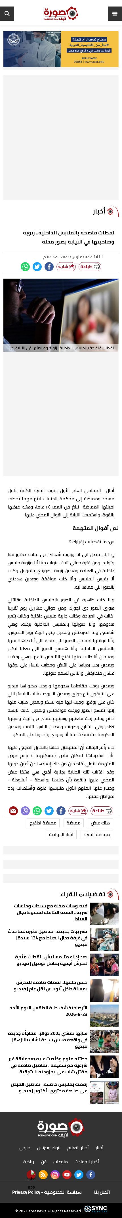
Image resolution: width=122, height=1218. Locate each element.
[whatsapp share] (25, 266)
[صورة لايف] (61, 14)
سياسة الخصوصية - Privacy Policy (47, 1192)
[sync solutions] (95, 1211)
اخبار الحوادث (61, 834)
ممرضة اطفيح (43, 823)
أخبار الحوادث (87, 1161)
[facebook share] (49, 266)
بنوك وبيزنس (48, 1147)
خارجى (24, 1147)
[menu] (115, 14)
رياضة (28, 1161)
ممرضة (74, 823)
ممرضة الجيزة (97, 834)
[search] (7, 14)
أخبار (100, 1147)
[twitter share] (37, 266)
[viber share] (25, 810)
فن (44, 1161)
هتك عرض (100, 823)
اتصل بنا (102, 1192)
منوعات (60, 1161)
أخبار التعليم (78, 1147)
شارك (63, 266)
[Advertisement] (61, 139)
